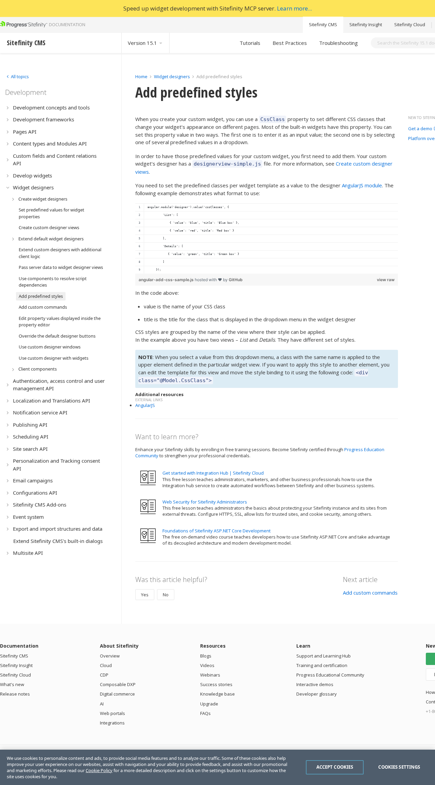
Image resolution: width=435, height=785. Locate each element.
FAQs (205, 713)
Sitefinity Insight (365, 24)
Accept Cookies (334, 767)
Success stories (216, 684)
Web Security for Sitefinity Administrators (204, 502)
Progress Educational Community (330, 675)
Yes (145, 595)
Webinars (210, 675)
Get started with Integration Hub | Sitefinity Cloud (213, 473)
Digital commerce (117, 694)
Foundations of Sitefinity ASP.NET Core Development (216, 531)
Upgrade (209, 704)
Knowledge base (217, 694)
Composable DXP (118, 684)
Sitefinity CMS (323, 24)
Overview (110, 656)
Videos (207, 665)
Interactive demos (314, 684)
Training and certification (321, 665)
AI (102, 704)
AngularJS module (362, 185)
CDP (104, 675)
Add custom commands (370, 592)
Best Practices (290, 42)
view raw (386, 279)
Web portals (112, 713)
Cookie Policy (99, 770)
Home (141, 76)
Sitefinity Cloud (409, 24)
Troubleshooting (338, 42)
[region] (266, 238)
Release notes (15, 694)
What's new (12, 684)
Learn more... (294, 8)
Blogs (205, 656)
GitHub (236, 279)
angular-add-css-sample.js (167, 279)
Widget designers (172, 76)
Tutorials (250, 42)
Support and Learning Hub (323, 656)
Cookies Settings (399, 767)
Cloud (106, 665)
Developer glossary (316, 694)
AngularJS (145, 405)
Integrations (112, 723)
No (166, 595)
